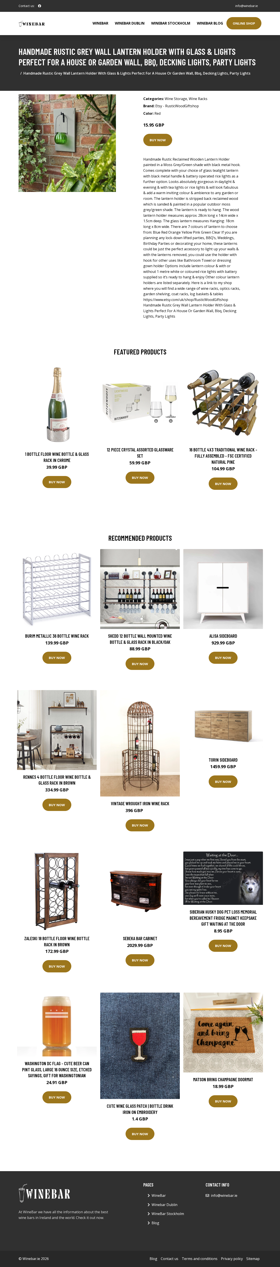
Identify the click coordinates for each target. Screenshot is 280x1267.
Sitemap (253, 1258)
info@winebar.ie (246, 6)
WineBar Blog (210, 23)
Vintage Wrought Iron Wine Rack (140, 803)
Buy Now (158, 140)
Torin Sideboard (223, 759)
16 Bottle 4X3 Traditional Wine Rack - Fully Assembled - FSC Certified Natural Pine (223, 455)
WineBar (100, 23)
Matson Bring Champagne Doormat (223, 1079)
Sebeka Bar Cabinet (140, 938)
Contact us (169, 1258)
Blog (155, 1222)
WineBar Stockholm (170, 23)
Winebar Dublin (130, 23)
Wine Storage (176, 98)
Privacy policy (232, 1258)
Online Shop (244, 23)
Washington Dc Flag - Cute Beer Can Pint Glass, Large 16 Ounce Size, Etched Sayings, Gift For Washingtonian (57, 1069)
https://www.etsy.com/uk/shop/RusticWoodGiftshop (185, 299)
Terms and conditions (199, 1258)
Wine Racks (198, 98)
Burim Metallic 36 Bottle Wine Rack (57, 636)
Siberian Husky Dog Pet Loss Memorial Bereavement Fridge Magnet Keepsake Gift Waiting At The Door (223, 918)
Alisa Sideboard (223, 636)
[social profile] (39, 6)
